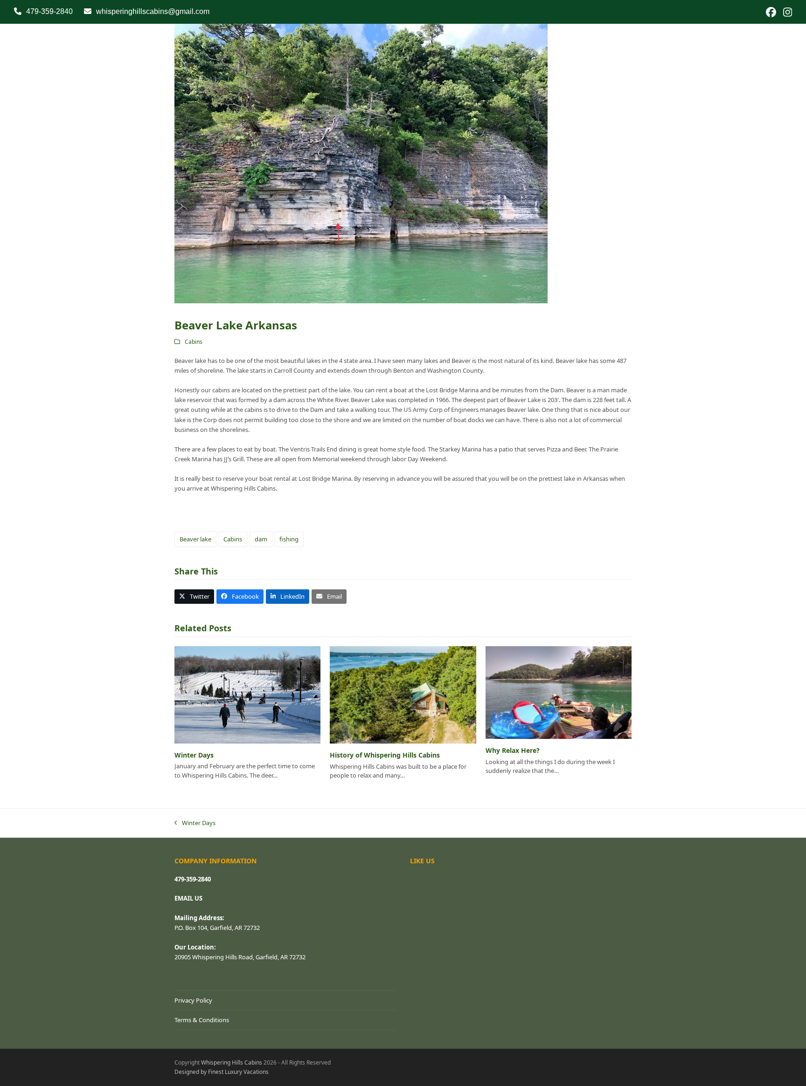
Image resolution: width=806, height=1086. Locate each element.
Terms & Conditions (201, 1020)
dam (261, 539)
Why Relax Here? (513, 750)
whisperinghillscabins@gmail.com (152, 11)
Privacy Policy (193, 1000)
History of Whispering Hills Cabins (385, 755)
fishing (289, 539)
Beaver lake (195, 539)
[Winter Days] (247, 694)
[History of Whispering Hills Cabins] (403, 694)
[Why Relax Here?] (559, 692)
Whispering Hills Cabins (231, 1062)
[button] (194, 596)
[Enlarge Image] (361, 162)
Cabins (193, 342)
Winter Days (194, 755)
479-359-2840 (49, 11)
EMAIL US (188, 898)
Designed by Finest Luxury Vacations (221, 1072)
